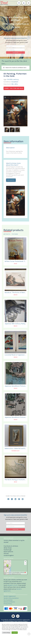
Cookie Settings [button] (6, 632)
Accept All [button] (14, 632)
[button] (19, 3)
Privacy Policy (8, 604)
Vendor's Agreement (10, 596)
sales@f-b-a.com (12, 585)
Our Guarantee (8, 600)
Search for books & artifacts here (15, 67)
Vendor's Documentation (11, 598)
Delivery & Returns (9, 602)
